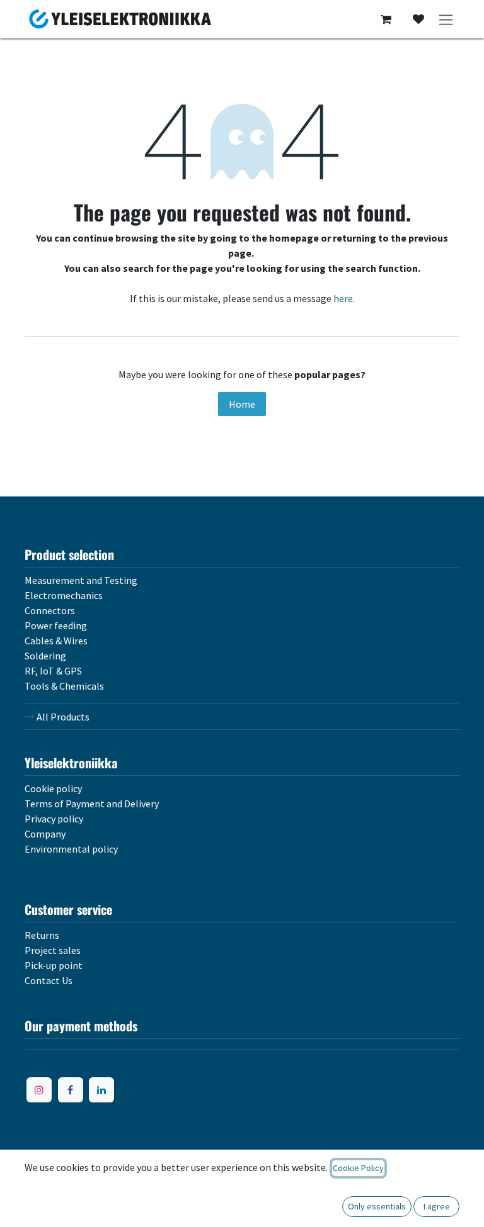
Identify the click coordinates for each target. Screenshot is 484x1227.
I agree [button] (437, 1206)
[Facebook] (70, 1089)
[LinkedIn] (101, 1089)
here (343, 298)
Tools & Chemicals (64, 686)
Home (242, 404)
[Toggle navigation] (445, 19)
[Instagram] (39, 1089)
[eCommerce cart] (386, 19)
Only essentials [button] (377, 1206)
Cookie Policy (358, 1168)
